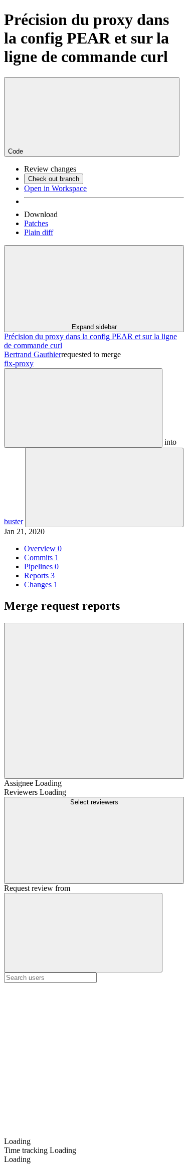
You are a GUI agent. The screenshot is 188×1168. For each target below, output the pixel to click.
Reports (39, 575)
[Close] (83, 932)
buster (13, 521)
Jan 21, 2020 (24, 531)
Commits (41, 557)
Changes (41, 584)
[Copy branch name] (83, 408)
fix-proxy (19, 363)
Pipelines (41, 566)
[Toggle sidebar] (94, 701)
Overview (43, 548)
